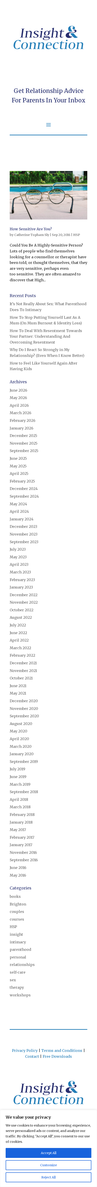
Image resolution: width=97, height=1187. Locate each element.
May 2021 (18, 693)
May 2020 (18, 731)
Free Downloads (57, 1056)
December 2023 (23, 526)
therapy (17, 987)
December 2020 (24, 701)
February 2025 (22, 481)
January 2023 (21, 587)
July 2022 (18, 625)
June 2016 (18, 867)
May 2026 (18, 397)
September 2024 (24, 496)
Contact (32, 1056)
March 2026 (20, 413)
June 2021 (18, 686)
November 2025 (23, 443)
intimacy (18, 942)
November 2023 (23, 534)
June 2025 (18, 458)
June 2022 (18, 632)
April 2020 (19, 739)
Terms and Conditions (61, 1050)
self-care (17, 972)
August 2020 (21, 723)
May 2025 (18, 466)
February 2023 (22, 579)
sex (13, 980)
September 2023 (24, 542)
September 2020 (24, 716)
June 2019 (18, 776)
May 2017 (18, 829)
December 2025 (23, 435)
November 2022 (24, 602)
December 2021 (23, 663)
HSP (76, 235)
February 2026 (22, 420)
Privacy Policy (25, 1050)
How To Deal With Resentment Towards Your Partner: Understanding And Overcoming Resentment (46, 336)
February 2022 (22, 655)
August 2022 (21, 617)
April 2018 (19, 799)
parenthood (20, 949)
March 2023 (20, 572)
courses (17, 919)
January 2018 (21, 822)
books (15, 896)
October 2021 (21, 678)
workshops (20, 995)
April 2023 (19, 564)
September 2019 (24, 761)
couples (17, 911)
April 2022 (19, 640)
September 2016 (24, 860)
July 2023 (18, 549)
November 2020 (24, 708)
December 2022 (23, 595)
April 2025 (19, 473)
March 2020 (21, 746)
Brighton (18, 904)
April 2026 (19, 405)
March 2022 (20, 648)
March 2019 (20, 784)
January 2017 (21, 845)
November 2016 (23, 852)
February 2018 (22, 814)
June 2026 (18, 390)
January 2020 (22, 754)
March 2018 (20, 807)
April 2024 (19, 511)
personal (18, 957)
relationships (22, 964)
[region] (48, 1148)
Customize (48, 1165)
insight (16, 934)
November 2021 (23, 670)
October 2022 (21, 610)
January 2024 (21, 519)
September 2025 (24, 450)
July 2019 (17, 769)
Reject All (48, 1177)
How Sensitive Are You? (31, 229)
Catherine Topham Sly (31, 235)
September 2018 (24, 792)
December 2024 (24, 488)
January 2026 (21, 428)
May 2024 (18, 504)
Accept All (48, 1153)
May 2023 (18, 557)
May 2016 (18, 875)
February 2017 (22, 837)
